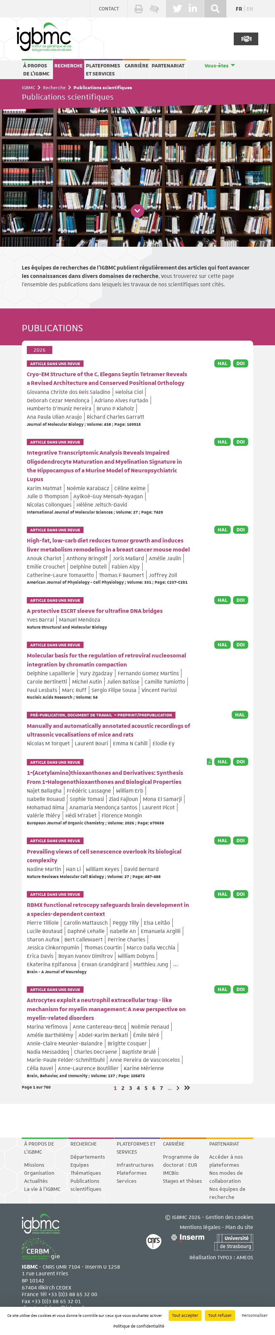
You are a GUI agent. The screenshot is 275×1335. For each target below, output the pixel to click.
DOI (240, 363)
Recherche (68, 65)
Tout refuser (220, 1315)
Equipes (79, 1165)
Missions (34, 1165)
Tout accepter (185, 1315)
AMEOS (244, 1257)
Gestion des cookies (229, 1216)
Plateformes (132, 1173)
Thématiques (85, 1173)
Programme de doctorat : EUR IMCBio (181, 1165)
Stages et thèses (182, 1181)
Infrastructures (135, 1165)
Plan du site (239, 1226)
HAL (222, 363)
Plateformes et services (103, 69)
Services (126, 1181)
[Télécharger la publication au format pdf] (209, 761)
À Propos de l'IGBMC (36, 69)
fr (239, 8)
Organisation (39, 1173)
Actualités (36, 1181)
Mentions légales (200, 1226)
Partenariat (168, 65)
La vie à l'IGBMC (42, 1189)
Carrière (137, 65)
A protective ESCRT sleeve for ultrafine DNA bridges (95, 611)
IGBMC (28, 87)
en (249, 8)
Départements (87, 1157)
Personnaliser (255, 1315)
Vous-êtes (216, 65)
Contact (109, 8)
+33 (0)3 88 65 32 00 (72, 1293)
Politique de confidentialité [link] (138, 1326)
